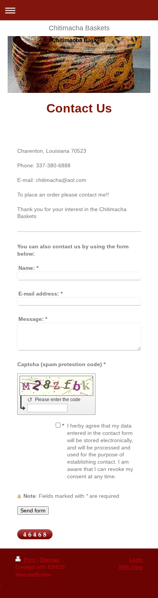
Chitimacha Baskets (79, 28)
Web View (130, 567)
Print (29, 560)
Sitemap (49, 560)
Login (136, 560)
